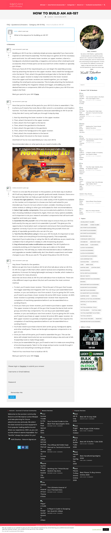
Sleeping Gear (84, 296)
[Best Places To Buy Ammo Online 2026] (76, 474)
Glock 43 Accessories (87, 253)
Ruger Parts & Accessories (88, 287)
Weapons (98, 318)
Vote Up (10, 34)
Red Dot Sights (85, 276)
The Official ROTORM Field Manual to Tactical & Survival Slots (94, 113)
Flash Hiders (94, 244)
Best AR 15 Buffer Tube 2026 (91, 442)
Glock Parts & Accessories (88, 256)
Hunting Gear (84, 267)
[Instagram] (91, 78)
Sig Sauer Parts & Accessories (89, 293)
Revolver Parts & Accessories (89, 284)
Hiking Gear (89, 264)
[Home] (45, 16)
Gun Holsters (84, 261)
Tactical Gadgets (85, 315)
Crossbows (84, 241)
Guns (81, 264)
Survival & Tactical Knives (88, 301)
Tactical (83, 304)
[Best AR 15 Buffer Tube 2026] (76, 442)
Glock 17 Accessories (86, 247)
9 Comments (89, 460)
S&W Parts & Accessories (87, 290)
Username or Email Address (18, 372)
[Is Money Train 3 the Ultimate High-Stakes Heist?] (82, 183)
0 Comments (98, 100)
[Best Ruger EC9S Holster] (76, 429)
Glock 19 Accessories (86, 250)
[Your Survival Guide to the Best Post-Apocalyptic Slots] (82, 98)
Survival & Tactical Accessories (90, 298)
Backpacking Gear (85, 236)
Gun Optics (94, 261)
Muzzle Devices (85, 270)
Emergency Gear (95, 241)
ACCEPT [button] (106, 529)
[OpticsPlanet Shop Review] (82, 202)
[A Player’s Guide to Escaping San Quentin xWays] (82, 154)
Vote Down (10, 39)
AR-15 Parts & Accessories (88, 233)
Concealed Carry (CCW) (87, 239)
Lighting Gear (95, 267)
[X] (95, 78)
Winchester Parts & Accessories (90, 321)
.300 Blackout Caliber (87, 222)
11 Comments (91, 418)
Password (12, 382)
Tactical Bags (84, 310)
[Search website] (104, 5)
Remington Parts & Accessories (90, 278)
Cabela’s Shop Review (85, 193)
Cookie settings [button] (96, 529)
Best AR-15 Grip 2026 (88, 417)
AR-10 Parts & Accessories (88, 230)
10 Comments (90, 477)
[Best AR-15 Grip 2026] (76, 417)
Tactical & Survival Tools (88, 307)
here (37, 94)
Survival (94, 296)
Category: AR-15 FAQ (37, 25)
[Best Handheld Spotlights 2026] (76, 458)
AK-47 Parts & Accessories (88, 227)
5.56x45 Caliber (94, 224)
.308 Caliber (84, 224)
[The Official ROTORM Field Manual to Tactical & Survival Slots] (82, 113)
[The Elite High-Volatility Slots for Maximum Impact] (82, 168)
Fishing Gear (84, 244)
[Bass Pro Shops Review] (82, 211)
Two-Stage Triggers (86, 318)
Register (23, 366)
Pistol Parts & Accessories (88, 273)
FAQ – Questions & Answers (17, 25)
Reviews (82, 281)
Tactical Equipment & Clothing (90, 313)
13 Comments (91, 443)
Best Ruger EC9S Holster (90, 429)
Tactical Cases (96, 310)
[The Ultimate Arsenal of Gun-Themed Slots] (82, 141)
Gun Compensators (86, 259)
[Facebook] (88, 78)
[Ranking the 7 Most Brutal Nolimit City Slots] (82, 128)
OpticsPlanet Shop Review (93, 201)
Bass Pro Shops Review (93, 210)
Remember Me (16, 392)
